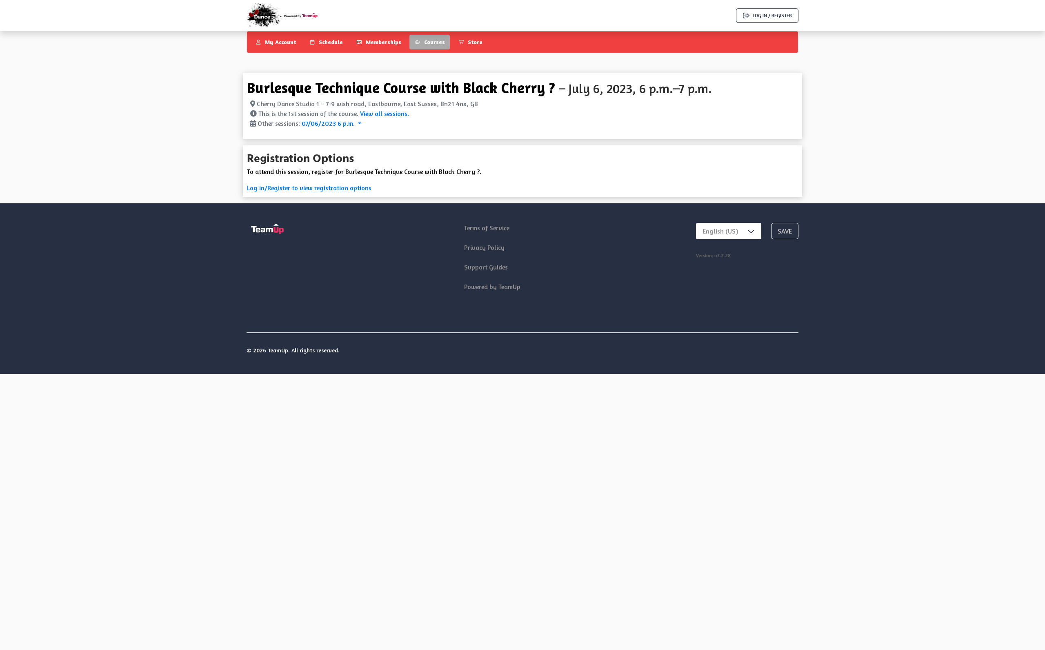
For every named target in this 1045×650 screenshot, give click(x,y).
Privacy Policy (484, 247)
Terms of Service (486, 228)
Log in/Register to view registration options (309, 188)
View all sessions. (384, 113)
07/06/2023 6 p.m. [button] (329, 123)
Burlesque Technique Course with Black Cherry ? (401, 87)
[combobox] (728, 231)
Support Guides (486, 267)
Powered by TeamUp (492, 287)
